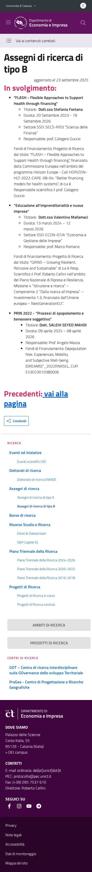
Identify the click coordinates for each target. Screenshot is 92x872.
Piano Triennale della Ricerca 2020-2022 (46, 569)
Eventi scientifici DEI (31, 461)
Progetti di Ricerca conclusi (36, 604)
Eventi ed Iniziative (25, 452)
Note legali (13, 835)
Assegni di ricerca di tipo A (35, 497)
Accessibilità (14, 844)
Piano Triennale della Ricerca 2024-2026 (46, 560)
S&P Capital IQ (27, 542)
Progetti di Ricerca (24, 587)
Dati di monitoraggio (20, 854)
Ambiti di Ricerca (49, 625)
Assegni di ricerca (24, 488)
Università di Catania (19, 5)
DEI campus (17, 752)
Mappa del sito (16, 863)
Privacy (10, 825)
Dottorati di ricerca (25, 470)
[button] (35, 6)
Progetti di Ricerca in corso (36, 595)
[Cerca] (83, 23)
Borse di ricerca (22, 515)
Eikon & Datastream (31, 533)
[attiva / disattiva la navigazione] (8, 22)
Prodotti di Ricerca (49, 643)
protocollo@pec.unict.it (32, 776)
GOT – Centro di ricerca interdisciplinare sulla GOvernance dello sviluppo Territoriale (46, 670)
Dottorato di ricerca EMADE (36, 479)
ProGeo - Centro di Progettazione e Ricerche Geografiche (46, 684)
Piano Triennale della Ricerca (33, 551)
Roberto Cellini (33, 788)
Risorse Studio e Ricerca (29, 525)
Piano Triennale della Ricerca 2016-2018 (46, 577)
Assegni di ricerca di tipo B (36, 506)
